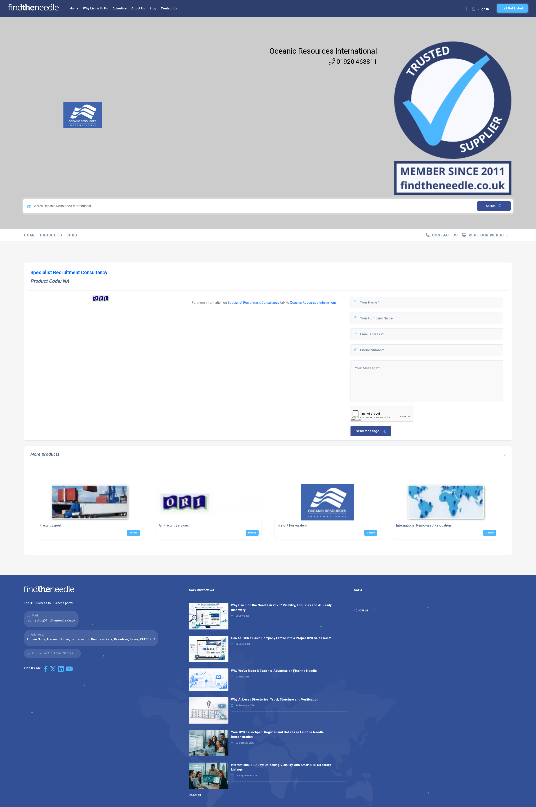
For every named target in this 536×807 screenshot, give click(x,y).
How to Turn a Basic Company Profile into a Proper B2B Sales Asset (281, 638)
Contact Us (169, 8)
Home (74, 8)
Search (491, 206)
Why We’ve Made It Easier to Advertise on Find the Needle (274, 671)
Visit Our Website (487, 235)
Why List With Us (95, 8)
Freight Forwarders (292, 525)
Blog (152, 8)
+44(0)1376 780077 (58, 653)
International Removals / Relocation (423, 525)
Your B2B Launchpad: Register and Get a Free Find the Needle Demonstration (277, 734)
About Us (138, 8)
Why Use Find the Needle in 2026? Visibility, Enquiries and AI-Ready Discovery (281, 607)
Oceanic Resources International (323, 51)
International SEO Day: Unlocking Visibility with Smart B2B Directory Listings (281, 767)
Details (133, 532)
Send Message (367, 431)
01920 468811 (356, 61)
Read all (195, 795)
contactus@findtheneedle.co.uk (51, 620)
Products (51, 235)
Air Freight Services (174, 525)
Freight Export (50, 525)
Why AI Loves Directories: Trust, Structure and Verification (274, 699)
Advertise (119, 8)
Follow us (361, 610)
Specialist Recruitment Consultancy (253, 303)
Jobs (71, 235)
